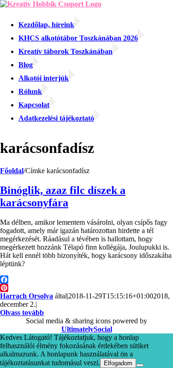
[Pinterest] (86, 288)
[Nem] (139, 365)
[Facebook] (86, 279)
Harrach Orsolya (26, 296)
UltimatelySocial (86, 329)
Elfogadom (118, 363)
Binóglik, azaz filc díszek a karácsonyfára (62, 196)
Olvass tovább (22, 312)
